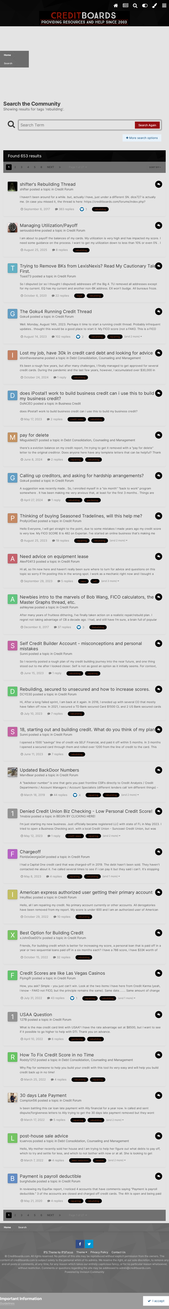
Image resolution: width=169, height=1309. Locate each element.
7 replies (56, 713)
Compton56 (28, 1100)
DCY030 (26, 694)
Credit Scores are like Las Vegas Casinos (62, 973)
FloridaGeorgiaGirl (32, 857)
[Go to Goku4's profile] (12, 314)
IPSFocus (67, 1252)
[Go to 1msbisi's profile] (12, 813)
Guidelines (7, 1303)
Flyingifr (25, 978)
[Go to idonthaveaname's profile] (12, 355)
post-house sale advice (44, 1136)
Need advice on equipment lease (54, 556)
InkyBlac (26, 897)
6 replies (57, 1039)
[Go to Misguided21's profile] (12, 437)
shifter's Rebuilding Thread (47, 184)
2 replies (56, 419)
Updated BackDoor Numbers (49, 770)
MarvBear (27, 775)
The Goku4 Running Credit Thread (56, 311)
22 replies (62, 295)
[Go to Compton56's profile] (12, 1097)
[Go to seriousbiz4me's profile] (12, 227)
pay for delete (34, 435)
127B (23, 1019)
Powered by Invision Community (84, 1272)
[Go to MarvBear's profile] (12, 772)
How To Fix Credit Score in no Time (57, 1054)
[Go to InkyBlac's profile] (12, 894)
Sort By (154, 167)
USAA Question (36, 1014)
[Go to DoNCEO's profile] (12, 395)
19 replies (62, 540)
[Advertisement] (99, 59)
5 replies (66, 581)
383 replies (66, 209)
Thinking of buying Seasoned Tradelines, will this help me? (81, 516)
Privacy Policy (99, 1252)
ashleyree (27, 607)
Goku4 (24, 316)
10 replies (63, 916)
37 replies (64, 627)
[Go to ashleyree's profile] (12, 599)
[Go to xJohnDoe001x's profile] (12, 935)
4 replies (55, 876)
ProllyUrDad (28, 521)
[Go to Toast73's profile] (12, 268)
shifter (24, 189)
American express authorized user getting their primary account (86, 892)
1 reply (61, 377)
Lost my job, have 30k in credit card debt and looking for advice (86, 353)
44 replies (60, 795)
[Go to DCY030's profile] (12, 691)
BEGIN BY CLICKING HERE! (75, 816)
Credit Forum (64, 189)
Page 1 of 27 (77, 167)
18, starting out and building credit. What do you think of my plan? (88, 729)
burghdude (28, 1181)
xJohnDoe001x (31, 938)
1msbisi (25, 816)
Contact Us (118, 1252)
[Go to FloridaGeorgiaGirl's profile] (12, 854)
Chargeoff (30, 851)
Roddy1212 (28, 1060)
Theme (81, 1252)
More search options (143, 138)
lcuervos (26, 1141)
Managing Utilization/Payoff (48, 225)
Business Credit (70, 403)
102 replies (62, 336)
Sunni (24, 653)
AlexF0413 (27, 561)
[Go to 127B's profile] (12, 1017)
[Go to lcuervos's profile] (12, 1138)
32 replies (63, 957)
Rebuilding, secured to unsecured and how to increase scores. (85, 689)
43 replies (57, 998)
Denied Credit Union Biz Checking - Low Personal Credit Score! (86, 811)
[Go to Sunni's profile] (12, 645)
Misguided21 (29, 440)
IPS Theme (50, 1252)
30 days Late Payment (43, 1095)
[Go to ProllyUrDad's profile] (12, 518)
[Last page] (60, 167)
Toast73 (25, 276)
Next (50, 167)
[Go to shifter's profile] (12, 186)
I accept (157, 1301)
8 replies (61, 250)
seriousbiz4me (30, 230)
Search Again (147, 125)
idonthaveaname (32, 358)
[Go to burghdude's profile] (12, 1178)
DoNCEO (26, 403)
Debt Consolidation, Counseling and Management (105, 358)
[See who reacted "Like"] (81, 209)
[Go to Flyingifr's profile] (12, 975)
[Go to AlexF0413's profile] (12, 558)
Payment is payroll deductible (50, 1176)
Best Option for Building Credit (51, 932)
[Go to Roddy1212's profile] (12, 1057)
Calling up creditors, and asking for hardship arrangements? (82, 475)
